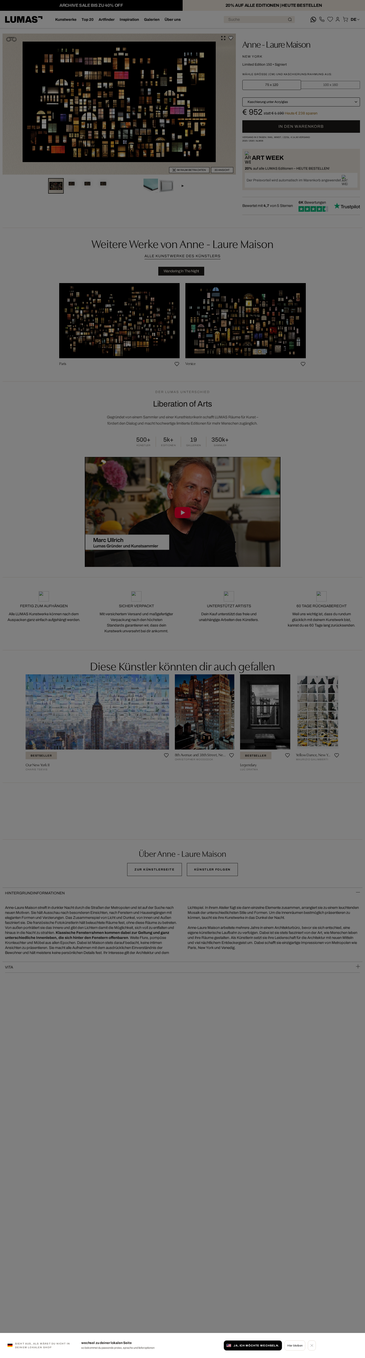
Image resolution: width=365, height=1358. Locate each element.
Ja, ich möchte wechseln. (256, 1345)
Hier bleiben (295, 1345)
